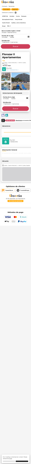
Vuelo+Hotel (6, 22)
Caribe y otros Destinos (18, 22)
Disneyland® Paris (7, 19)
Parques (23, 16)
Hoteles (12, 16)
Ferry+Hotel (18, 19)
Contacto (4, 6)
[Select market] (15, 12)
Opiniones (11, 6)
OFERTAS (5, 16)
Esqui (4, 26)
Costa (18, 16)
